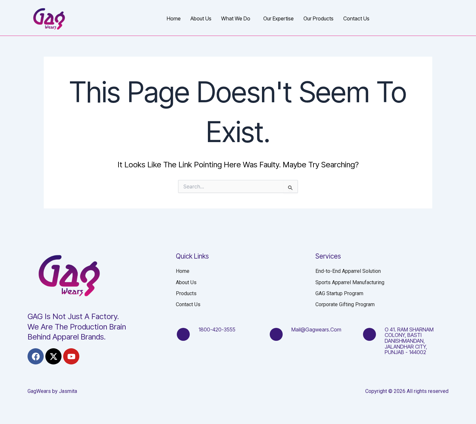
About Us (200, 18)
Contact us (356, 18)
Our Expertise (278, 18)
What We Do (235, 18)
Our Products (318, 18)
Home (174, 18)
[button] (237, 18)
